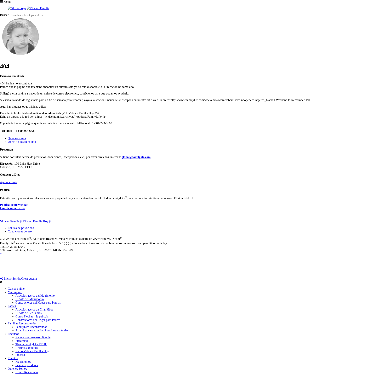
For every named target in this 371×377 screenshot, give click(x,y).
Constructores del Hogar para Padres (37, 320)
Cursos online (16, 288)
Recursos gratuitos (26, 347)
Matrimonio (15, 292)
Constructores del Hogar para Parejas (38, 302)
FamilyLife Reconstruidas (31, 326)
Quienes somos (17, 138)
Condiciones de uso (12, 208)
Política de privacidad (14, 204)
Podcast (20, 354)
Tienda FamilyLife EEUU (31, 344)
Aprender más (8, 182)
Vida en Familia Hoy (37, 221)
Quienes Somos (17, 368)
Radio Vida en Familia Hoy (32, 351)
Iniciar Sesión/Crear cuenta (20, 278)
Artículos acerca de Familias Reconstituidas (41, 330)
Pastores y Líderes (26, 365)
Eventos (13, 358)
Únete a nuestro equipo (22, 141)
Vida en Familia (11, 221)
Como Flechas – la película (32, 316)
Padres (12, 306)
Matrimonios (23, 361)
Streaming (21, 340)
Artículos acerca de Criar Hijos (34, 309)
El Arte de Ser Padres (28, 313)
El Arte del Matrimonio (29, 299)
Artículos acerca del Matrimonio (35, 295)
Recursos (13, 333)
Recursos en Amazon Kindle (32, 337)
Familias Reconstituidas (22, 323)
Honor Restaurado (26, 372)
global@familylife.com (136, 157)
